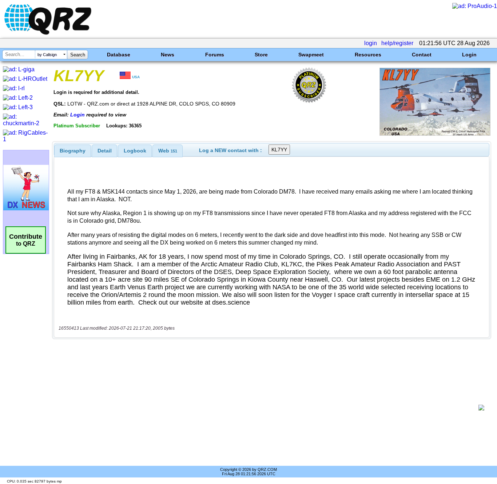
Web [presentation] (167, 151)
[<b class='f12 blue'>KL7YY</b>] (434, 134)
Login (469, 54)
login (370, 43)
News (167, 54)
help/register (397, 43)
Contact (422, 54)
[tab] (72, 150)
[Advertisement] (268, 408)
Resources (368, 54)
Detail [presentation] (105, 151)
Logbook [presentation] (135, 151)
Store (261, 54)
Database (118, 54)
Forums (214, 54)
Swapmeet (311, 54)
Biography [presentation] (73, 151)
